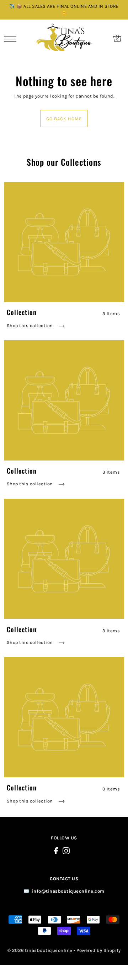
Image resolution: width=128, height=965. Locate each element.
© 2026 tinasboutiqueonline (40, 950)
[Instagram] (66, 850)
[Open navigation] (12, 39)
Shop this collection (30, 325)
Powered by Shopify (98, 950)
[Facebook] (56, 850)
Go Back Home (64, 118)
